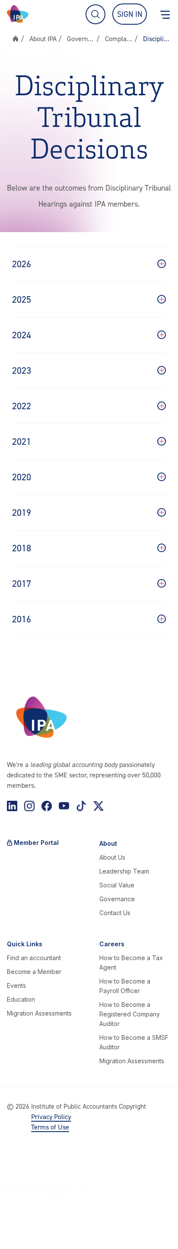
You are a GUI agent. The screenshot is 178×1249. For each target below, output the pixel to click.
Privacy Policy (51, 1116)
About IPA (43, 38)
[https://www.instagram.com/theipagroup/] (29, 806)
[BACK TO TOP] (15, 1233)
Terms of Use (50, 1127)
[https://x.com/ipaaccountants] (98, 806)
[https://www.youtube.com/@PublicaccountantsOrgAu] (64, 806)
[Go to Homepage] (18, 14)
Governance (81, 38)
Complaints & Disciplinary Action (119, 38)
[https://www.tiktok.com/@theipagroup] (81, 806)
